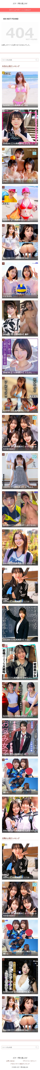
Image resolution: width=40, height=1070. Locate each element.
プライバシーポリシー (29, 1061)
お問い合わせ (10, 1061)
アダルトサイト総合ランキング (20, 1064)
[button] (36, 60)
